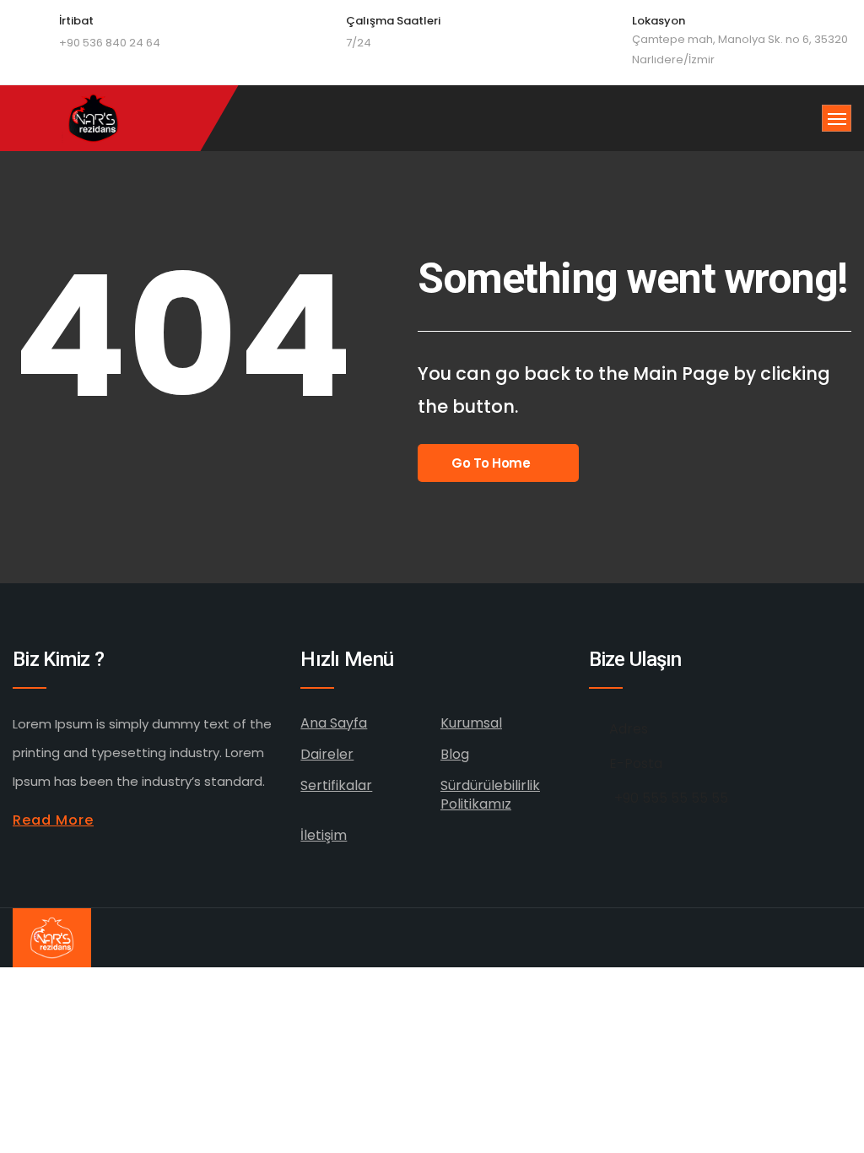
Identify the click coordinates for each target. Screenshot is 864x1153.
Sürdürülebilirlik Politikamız (490, 795)
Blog (454, 754)
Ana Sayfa (333, 723)
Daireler (327, 754)
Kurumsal (471, 723)
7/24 (358, 43)
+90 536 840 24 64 (109, 43)
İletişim (323, 835)
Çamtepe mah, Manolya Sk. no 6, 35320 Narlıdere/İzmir (740, 49)
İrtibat (76, 21)
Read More (53, 820)
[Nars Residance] (95, 118)
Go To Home (491, 463)
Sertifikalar (336, 785)
